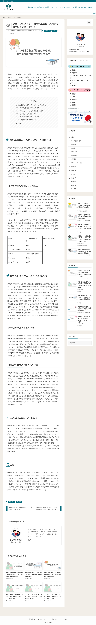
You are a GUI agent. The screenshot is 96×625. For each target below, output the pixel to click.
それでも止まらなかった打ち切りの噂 (29, 111)
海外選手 (73, 189)
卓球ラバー (74, 174)
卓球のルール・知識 (76, 163)
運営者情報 (32, 619)
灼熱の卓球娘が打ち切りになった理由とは (31, 105)
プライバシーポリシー (43, 619)
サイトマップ (63, 619)
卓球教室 (73, 166)
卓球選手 (73, 178)
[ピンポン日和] (8, 7)
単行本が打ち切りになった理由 (29, 108)
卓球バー (73, 144)
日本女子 (73, 182)
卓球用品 (73, 170)
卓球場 (73, 148)
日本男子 (73, 185)
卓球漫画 (54, 30)
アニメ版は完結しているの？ (26, 120)
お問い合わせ (54, 619)
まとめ (18, 123)
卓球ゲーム (74, 155)
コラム (73, 137)
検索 (89, 22)
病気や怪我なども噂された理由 (29, 116)
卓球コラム (47, 30)
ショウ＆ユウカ (16, 540)
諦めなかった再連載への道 (28, 114)
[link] (29, 540)
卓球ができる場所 (76, 141)
